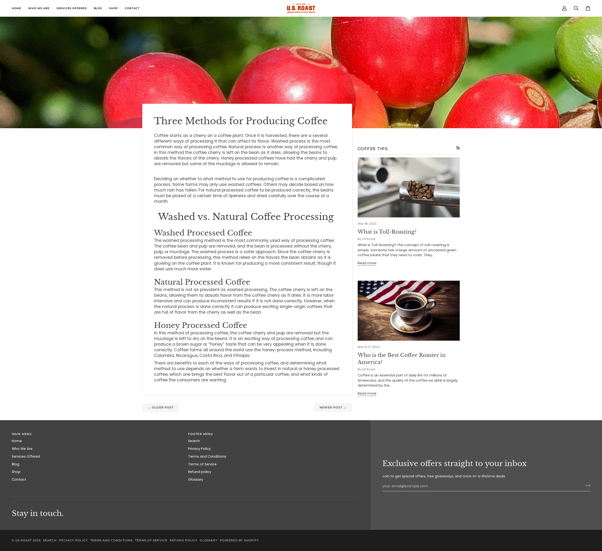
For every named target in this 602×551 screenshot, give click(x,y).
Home (17, 441)
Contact (19, 479)
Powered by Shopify (239, 540)
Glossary (195, 479)
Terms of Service (202, 464)
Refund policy (199, 471)
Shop (16, 471)
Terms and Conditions (207, 456)
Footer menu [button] (200, 434)
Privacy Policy (199, 448)
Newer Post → (333, 407)
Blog (15, 464)
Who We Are (22, 448)
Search (194, 441)
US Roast (23, 540)
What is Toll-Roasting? (387, 232)
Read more (367, 263)
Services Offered (26, 456)
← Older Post (161, 407)
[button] (39, 8)
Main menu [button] (22, 434)
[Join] (586, 485)
